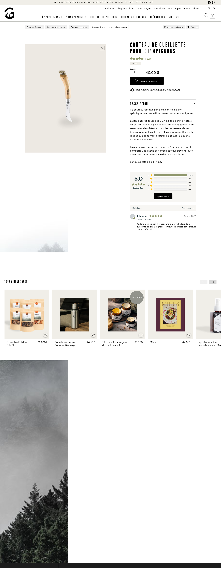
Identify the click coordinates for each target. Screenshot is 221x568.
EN (214, 8)
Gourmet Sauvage (34, 27)
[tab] (163, 104)
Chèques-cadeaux (126, 8)
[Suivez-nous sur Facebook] (209, 2)
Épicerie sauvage (52, 17)
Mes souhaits (192, 8)
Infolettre (109, 8)
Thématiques (157, 17)
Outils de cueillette (79, 27)
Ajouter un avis (163, 196)
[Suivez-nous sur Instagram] (213, 2)
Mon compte (174, 8)
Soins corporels (76, 17)
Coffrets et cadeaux (133, 17)
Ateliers (174, 17)
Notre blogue (144, 8)
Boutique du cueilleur (104, 17)
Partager (194, 27)
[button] (206, 15)
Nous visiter (159, 8)
